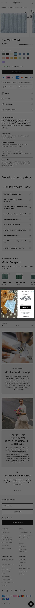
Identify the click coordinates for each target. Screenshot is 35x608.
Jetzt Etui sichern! (25, 307)
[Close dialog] (32, 291)
